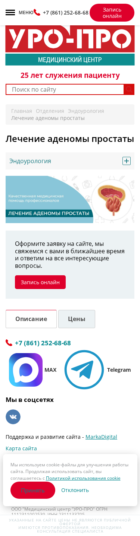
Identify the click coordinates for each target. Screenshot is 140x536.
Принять (33, 490)
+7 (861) (65, 12)
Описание (31, 319)
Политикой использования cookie (83, 478)
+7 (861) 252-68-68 (43, 343)
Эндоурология (86, 110)
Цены (76, 319)
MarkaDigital (101, 436)
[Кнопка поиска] (129, 89)
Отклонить (75, 490)
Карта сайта (21, 448)
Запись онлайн (112, 12)
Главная (21, 110)
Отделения (50, 110)
